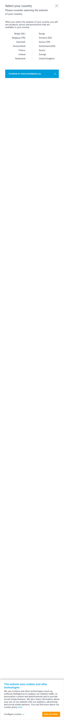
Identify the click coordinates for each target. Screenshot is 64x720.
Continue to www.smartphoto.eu (25, 73)
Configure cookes (13, 714)
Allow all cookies (50, 714)
